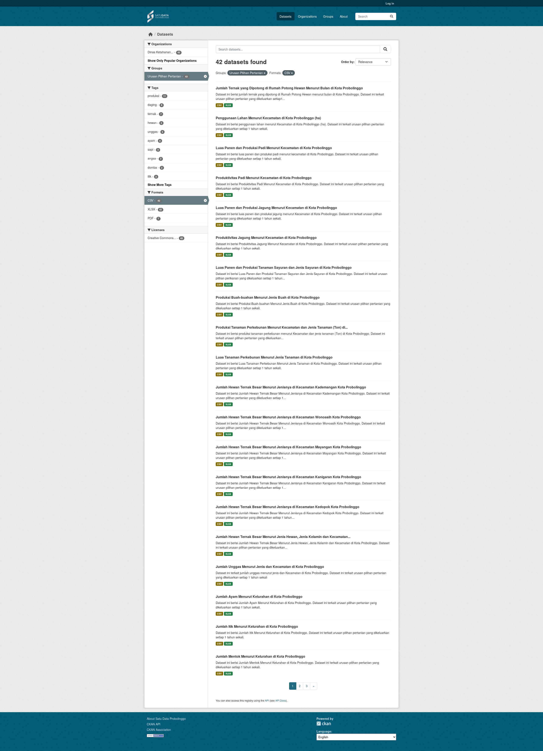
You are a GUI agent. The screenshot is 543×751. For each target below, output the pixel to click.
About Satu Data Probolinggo (166, 718)
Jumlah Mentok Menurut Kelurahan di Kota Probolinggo (260, 656)
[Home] (150, 34)
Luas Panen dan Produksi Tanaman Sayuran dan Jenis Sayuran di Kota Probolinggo (284, 267)
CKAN (323, 723)
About (344, 16)
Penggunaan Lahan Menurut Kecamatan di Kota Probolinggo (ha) (268, 117)
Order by (347, 62)
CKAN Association (159, 729)
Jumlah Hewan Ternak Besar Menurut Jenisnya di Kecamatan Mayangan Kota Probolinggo (288, 446)
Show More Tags (160, 184)
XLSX (228, 105)
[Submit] (391, 16)
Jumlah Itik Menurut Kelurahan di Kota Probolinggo (257, 626)
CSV (219, 105)
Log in (390, 3)
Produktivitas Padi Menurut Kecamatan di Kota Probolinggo (264, 177)
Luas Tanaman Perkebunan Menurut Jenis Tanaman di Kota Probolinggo (274, 357)
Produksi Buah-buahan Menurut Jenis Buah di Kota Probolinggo (268, 297)
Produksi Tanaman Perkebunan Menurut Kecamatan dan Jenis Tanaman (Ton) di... (282, 327)
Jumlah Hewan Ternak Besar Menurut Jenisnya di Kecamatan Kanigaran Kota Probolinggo (288, 476)
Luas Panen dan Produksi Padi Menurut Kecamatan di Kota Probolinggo (274, 147)
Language (323, 731)
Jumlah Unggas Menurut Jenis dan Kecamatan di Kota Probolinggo (270, 566)
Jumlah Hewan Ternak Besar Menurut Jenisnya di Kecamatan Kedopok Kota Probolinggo (287, 506)
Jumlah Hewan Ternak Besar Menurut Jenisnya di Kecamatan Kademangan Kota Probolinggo (291, 387)
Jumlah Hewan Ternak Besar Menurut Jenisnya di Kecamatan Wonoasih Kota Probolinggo (288, 417)
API (267, 700)
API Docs (280, 700)
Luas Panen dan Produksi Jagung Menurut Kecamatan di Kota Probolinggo (276, 207)
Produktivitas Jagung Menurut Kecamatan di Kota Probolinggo (266, 237)
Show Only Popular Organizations (172, 60)
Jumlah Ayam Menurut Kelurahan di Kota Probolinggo (259, 596)
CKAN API (153, 724)
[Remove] (264, 73)
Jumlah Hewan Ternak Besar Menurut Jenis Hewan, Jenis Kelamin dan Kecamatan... (283, 536)
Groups (328, 16)
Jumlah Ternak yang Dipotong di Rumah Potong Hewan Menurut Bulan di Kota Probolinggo (289, 87)
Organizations (307, 16)
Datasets (285, 16)
